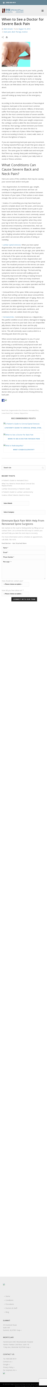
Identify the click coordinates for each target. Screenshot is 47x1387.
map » (19, 1330)
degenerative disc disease (18, 410)
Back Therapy (16, 32)
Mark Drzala (8, 29)
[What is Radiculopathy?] (24, 445)
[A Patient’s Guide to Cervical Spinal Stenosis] (24, 423)
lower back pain (7, 413)
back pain (7, 32)
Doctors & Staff (11, 1308)
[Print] (8, 37)
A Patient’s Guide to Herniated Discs (15, 480)
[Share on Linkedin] (9, 400)
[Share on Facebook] (3, 400)
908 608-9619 (11, 1359)
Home (7, 1296)
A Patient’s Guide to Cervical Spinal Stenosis (24, 428)
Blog (7, 1312)
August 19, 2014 (24, 29)
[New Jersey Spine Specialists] (15, 11)
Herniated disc (8, 317)
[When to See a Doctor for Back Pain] (24, 434)
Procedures (9, 1304)
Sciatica (24, 32)
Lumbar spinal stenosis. (12, 245)
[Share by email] (13, 400)
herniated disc (34, 410)
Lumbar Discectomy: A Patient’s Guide (16, 489)
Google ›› (6, 1364)
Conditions (9, 1300)
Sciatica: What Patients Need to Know (16, 495)
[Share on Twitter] (6, 400)
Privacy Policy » (8, 1367)
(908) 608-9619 (11, 3)
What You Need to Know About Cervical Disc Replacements (18, 485)
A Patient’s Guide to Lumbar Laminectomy (17, 492)
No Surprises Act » (10, 1370)
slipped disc (24, 413)
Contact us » (7, 1362)
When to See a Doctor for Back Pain (24, 439)
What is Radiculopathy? (23, 450)
